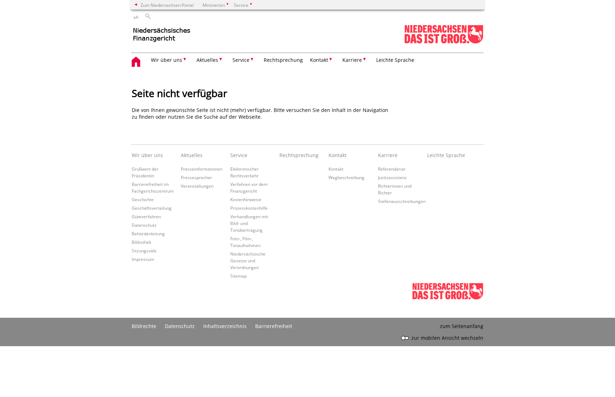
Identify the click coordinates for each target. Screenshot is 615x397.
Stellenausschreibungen (402, 201)
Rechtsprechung (283, 60)
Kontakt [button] (319, 60)
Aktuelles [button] (207, 60)
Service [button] (240, 60)
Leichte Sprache (395, 60)
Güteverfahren (146, 216)
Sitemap (238, 276)
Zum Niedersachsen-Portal (167, 5)
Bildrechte (144, 326)
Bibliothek (141, 242)
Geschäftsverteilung (152, 208)
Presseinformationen (201, 169)
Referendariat (391, 169)
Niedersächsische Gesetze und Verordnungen (248, 260)
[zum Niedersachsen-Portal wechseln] (443, 42)
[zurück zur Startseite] (194, 37)
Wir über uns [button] (166, 60)
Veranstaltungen (197, 186)
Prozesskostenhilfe (249, 208)
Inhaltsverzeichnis (225, 326)
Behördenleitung (148, 233)
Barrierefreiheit (273, 326)
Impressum (143, 259)
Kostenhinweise (245, 199)
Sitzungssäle (144, 250)
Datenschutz (144, 225)
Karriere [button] (352, 60)
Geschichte (143, 199)
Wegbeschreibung (346, 177)
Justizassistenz (392, 177)
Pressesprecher (196, 177)
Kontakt (335, 169)
